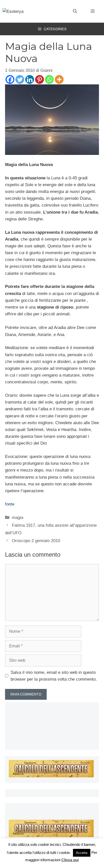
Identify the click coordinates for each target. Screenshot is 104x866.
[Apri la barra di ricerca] (75, 11)
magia (17, 517)
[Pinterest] (39, 79)
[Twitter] (19, 79)
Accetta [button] (81, 853)
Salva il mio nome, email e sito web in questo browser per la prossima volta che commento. (54, 676)
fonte (9, 504)
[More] (59, 79)
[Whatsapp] (49, 79)
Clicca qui (70, 860)
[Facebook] (10, 79)
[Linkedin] (29, 79)
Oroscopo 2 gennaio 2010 (36, 540)
